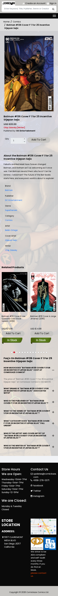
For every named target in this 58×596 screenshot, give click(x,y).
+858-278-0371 (41, 480)
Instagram (38, 496)
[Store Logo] (8, 3)
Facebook (38, 485)
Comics (17, 21)
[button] (11, 352)
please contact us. (38, 574)
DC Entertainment (13, 200)
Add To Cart (38, 139)
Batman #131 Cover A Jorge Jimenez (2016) (43, 317)
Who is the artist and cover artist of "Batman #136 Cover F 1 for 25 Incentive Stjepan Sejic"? (25, 435)
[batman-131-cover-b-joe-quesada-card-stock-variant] (15, 292)
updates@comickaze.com (44, 475)
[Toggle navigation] (54, 16)
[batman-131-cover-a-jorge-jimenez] (43, 292)
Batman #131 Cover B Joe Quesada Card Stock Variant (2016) (13, 318)
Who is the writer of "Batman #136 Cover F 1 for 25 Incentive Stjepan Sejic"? (27, 446)
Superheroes (11, 210)
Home (6, 21)
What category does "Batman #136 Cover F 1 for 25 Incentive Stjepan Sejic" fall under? (26, 423)
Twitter (37, 490)
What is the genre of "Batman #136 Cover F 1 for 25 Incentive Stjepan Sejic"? (27, 412)
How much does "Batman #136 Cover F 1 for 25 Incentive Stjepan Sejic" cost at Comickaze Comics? (27, 370)
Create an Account (35, 3)
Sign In (52, 3)
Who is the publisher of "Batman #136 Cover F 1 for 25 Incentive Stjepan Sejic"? (26, 401)
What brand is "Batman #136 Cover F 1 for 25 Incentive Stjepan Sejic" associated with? (26, 390)
